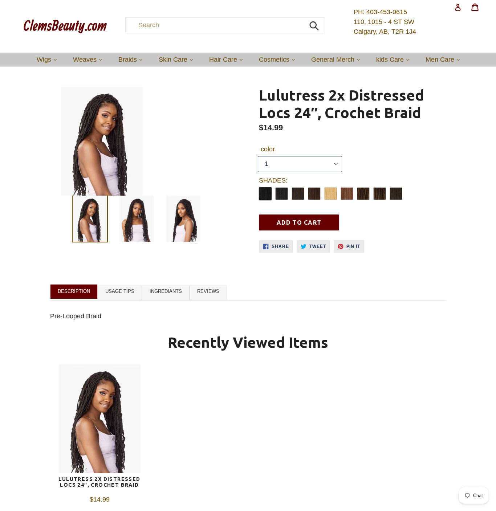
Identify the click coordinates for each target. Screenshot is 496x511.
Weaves (89, 59)
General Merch (337, 59)
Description (74, 291)
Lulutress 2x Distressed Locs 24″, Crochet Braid (99, 482)
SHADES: (273, 180)
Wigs (48, 59)
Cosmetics (278, 59)
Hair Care (227, 59)
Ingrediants (166, 291)
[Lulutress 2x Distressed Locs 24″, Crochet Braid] (99, 420)
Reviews (208, 291)
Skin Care (177, 59)
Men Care (444, 59)
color (268, 149)
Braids (132, 59)
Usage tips (119, 291)
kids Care (394, 59)
